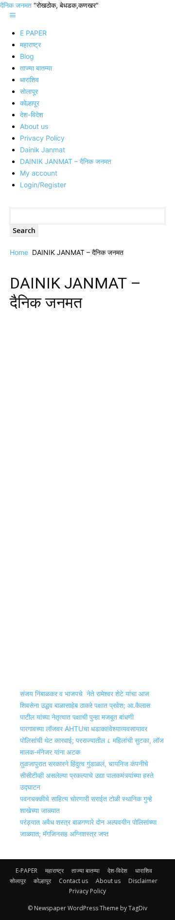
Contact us (73, 881)
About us (34, 126)
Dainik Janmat (42, 149)
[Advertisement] (87, 411)
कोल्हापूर (29, 103)
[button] (13, 15)
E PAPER (33, 33)
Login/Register (43, 184)
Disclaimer (143, 881)
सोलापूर (29, 91)
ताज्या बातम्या (36, 68)
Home (19, 252)
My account (38, 173)
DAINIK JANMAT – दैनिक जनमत (65, 161)
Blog (27, 56)
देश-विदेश (31, 114)
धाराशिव (29, 79)
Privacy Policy (42, 138)
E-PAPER (26, 870)
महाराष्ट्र (30, 44)
